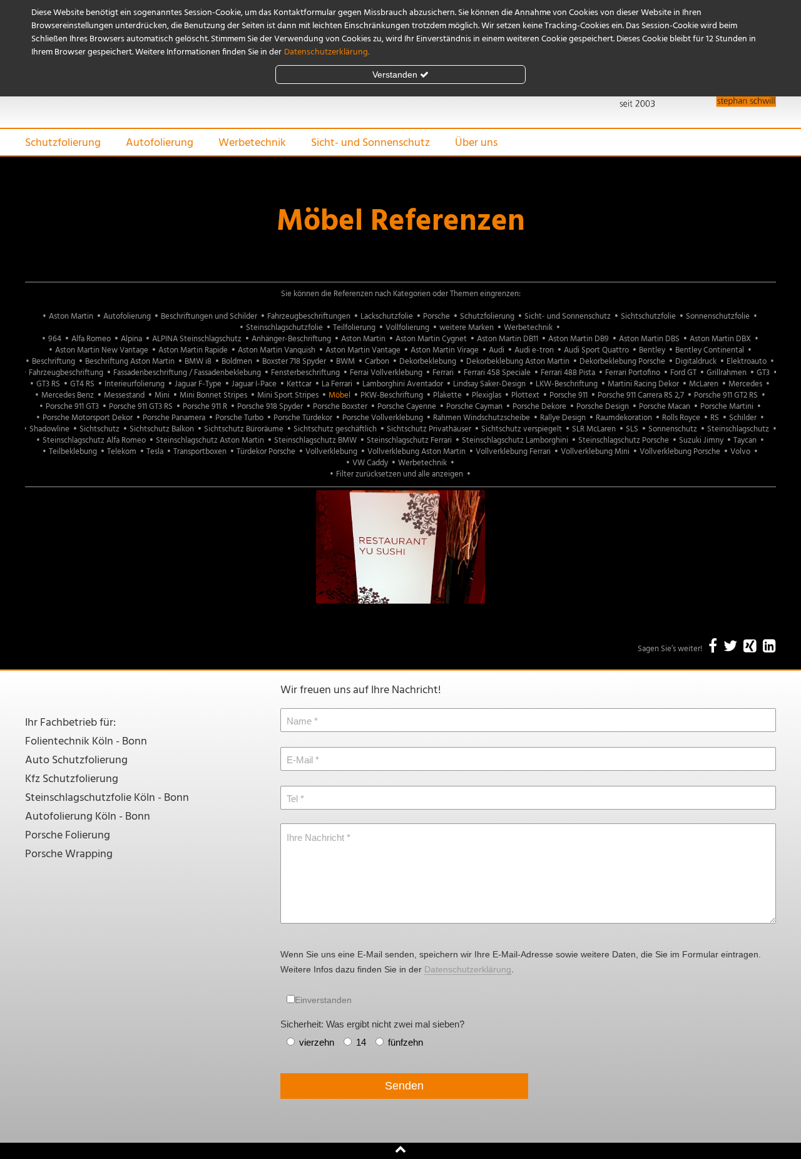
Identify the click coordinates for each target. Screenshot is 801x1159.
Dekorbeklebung (427, 361)
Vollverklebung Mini (595, 451)
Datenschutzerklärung (467, 969)
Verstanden (394, 75)
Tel (292, 798)
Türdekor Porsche (266, 451)
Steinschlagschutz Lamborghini (515, 440)
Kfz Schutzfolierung (71, 779)
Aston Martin (71, 316)
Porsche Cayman (474, 406)
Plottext (525, 395)
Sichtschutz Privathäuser (429, 429)
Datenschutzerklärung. (326, 52)
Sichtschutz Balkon (162, 429)
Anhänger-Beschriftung (291, 339)
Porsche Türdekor (302, 418)
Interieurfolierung (135, 384)
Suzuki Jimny (701, 440)
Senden (404, 1085)
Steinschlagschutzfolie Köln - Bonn (107, 798)
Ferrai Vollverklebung (386, 372)
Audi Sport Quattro (596, 350)
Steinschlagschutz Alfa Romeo (94, 440)
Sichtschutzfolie (648, 316)
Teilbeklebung (73, 451)
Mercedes (745, 384)
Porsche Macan (664, 406)
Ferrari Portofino (632, 372)
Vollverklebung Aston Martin (416, 451)
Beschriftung (53, 361)
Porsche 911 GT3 (72, 406)
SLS (632, 429)
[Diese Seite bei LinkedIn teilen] (769, 647)
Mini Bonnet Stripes (213, 395)
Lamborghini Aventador (402, 384)
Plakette (447, 395)
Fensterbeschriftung (305, 372)
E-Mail (300, 760)
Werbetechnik (252, 143)
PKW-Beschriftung (391, 395)
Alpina (131, 339)
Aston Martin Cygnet (431, 339)
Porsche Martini (726, 406)
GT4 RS (82, 384)
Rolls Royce (681, 418)
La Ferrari (337, 384)
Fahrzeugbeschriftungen (308, 316)
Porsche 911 (568, 395)
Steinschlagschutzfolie (284, 327)
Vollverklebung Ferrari (513, 451)
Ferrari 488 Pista (568, 372)
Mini (162, 395)
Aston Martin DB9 (578, 339)
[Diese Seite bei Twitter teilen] (730, 647)
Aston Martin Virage (445, 350)
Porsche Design (602, 406)
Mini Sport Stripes (288, 395)
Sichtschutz (99, 429)
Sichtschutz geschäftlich (335, 429)
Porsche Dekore (539, 406)
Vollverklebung (331, 451)
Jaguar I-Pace (254, 384)
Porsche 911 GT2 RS (726, 395)
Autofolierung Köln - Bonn (87, 817)
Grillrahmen (727, 372)
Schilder (743, 418)
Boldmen (237, 361)
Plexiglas (486, 395)
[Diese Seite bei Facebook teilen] (712, 647)
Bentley (652, 350)
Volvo (740, 451)
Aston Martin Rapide (193, 350)
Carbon (377, 361)
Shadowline (49, 429)
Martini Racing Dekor (643, 384)
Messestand (124, 395)
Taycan (745, 440)
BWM (345, 361)
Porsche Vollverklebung (382, 418)
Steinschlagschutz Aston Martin (210, 440)
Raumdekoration (624, 418)
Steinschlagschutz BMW (315, 440)
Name (299, 721)
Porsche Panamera (174, 418)
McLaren (703, 384)
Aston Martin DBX (720, 339)
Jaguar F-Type (198, 384)
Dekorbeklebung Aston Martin (517, 361)
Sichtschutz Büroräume (243, 429)
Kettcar (299, 384)
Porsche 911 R (205, 406)
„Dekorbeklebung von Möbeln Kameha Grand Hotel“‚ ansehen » (401, 589)
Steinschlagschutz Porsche (623, 440)
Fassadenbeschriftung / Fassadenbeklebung (187, 372)
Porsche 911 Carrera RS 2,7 (641, 395)
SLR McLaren (594, 429)
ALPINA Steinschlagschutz (197, 339)
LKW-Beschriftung (567, 384)
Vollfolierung (407, 327)
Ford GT (683, 372)
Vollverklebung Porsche (680, 451)
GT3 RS (48, 384)
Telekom (121, 451)
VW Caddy (370, 463)
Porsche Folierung (67, 836)
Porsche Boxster (340, 406)
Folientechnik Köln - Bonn (86, 742)
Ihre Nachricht (315, 837)
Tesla (154, 451)
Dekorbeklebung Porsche (622, 361)
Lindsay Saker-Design (489, 384)
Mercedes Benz (67, 395)
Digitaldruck (696, 361)
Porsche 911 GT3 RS (141, 406)
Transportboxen (200, 451)
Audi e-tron (534, 350)
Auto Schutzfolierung (76, 760)
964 (54, 339)
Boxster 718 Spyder (294, 361)
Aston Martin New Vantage (101, 350)
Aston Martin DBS (649, 339)
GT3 (763, 372)
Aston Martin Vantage (362, 350)
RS (714, 418)
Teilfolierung (354, 327)
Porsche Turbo (239, 418)
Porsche (436, 316)
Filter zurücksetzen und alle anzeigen (399, 474)
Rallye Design (563, 418)
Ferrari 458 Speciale (497, 372)
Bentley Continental (709, 350)
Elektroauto (747, 361)
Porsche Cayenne (406, 406)
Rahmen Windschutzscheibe (481, 418)
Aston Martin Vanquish (276, 350)
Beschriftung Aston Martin (130, 361)
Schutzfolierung (63, 143)
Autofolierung (159, 143)
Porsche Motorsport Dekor (88, 418)
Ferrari (443, 372)
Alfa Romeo (91, 339)
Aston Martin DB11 (507, 339)
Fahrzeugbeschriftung (66, 372)
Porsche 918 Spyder (270, 406)
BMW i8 (198, 361)
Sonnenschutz (672, 429)
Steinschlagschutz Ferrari (409, 440)
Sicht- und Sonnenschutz (370, 143)
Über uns (476, 143)
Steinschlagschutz (738, 429)
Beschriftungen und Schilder (209, 316)
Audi (496, 350)
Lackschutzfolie (386, 316)
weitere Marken (466, 327)
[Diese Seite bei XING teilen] (750, 647)
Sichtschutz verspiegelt (521, 429)
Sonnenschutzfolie (718, 316)
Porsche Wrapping (69, 854)
